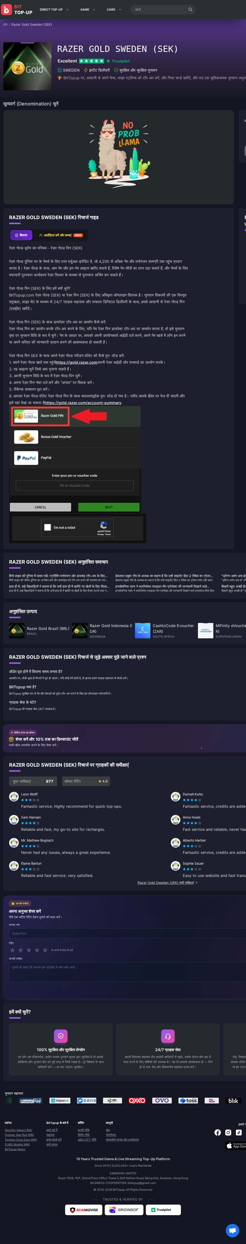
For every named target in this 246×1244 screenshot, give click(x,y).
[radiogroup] (30, 800)
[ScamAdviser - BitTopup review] (83, 1210)
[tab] (21, 235)
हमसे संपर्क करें (54, 1139)
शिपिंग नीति (84, 1135)
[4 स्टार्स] (37, 950)
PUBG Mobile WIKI (17, 1144)
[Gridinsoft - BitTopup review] (124, 1210)
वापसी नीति (84, 1130)
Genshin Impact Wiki (18, 1130)
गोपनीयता (111, 1135)
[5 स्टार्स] (45, 950)
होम (5, 24)
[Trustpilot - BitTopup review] (163, 1210)
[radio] (23, 800)
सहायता (50, 1135)
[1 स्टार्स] (12, 950)
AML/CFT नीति (87, 1139)
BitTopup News (15, 1149)
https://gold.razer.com (76, 362)
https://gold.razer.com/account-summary (82, 402)
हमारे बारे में (51, 1130)
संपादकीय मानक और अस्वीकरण (122, 1139)
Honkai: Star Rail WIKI (19, 1135)
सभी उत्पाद (52, 1144)
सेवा (108, 1130)
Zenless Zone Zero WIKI (21, 1139)
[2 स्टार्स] (20, 950)
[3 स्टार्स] (28, 950)
